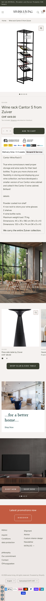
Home (4, 21)
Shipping (14, 120)
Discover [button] (23, 518)
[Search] (38, 12)
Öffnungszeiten (8, 564)
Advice (27, 534)
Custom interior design (33, 538)
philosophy (6, 552)
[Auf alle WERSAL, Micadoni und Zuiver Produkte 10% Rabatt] (23, 3)
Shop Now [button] (9, 427)
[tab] (14, 152)
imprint (4, 535)
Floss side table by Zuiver (12, 352)
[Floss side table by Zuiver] (20, 328)
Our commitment (9, 556)
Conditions (6, 539)
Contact (5, 560)
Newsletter (28, 542)
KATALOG (28, 546)
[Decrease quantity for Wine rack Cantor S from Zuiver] (3, 131)
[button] (11, 489)
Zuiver (4, 349)
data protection (8, 542)
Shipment (28, 531)
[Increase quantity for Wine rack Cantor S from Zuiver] (10, 131)
